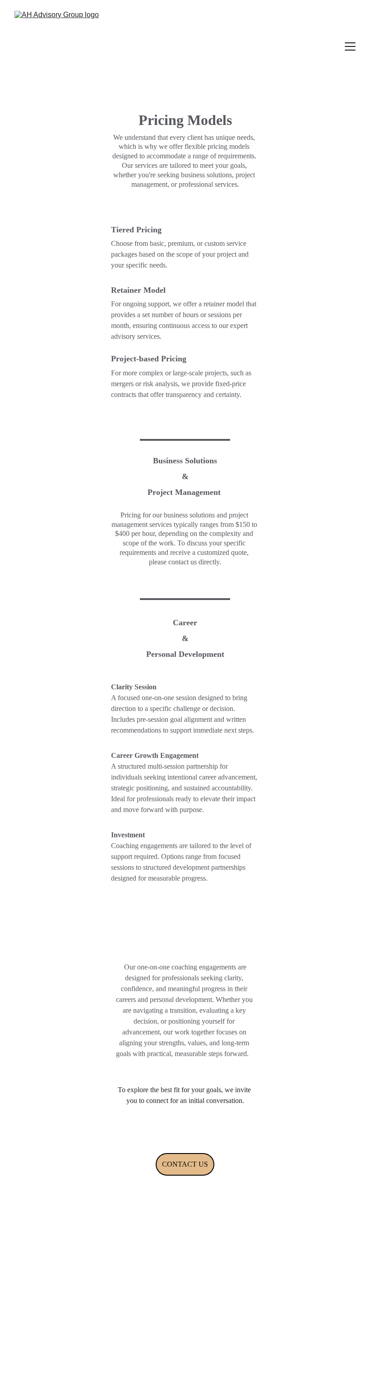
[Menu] (350, 46)
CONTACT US (185, 1164)
